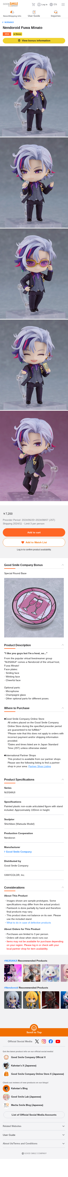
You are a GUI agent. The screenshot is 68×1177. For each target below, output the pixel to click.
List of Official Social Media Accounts (34, 1114)
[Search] (28, 4)
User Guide (9, 1135)
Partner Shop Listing (39, 766)
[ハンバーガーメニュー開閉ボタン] (63, 4)
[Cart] (33, 4)
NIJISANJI (9, 22)
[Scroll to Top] (34, 1028)
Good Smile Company (19, 851)
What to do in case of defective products (29, 922)
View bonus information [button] (36, 40)
